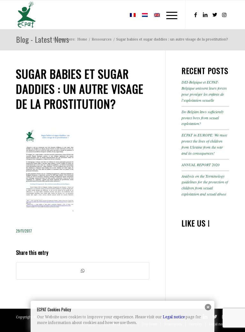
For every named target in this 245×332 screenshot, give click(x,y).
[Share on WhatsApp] (82, 270)
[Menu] (168, 14)
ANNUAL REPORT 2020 (200, 164)
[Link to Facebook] (195, 14)
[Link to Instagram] (224, 14)
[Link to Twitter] (214, 14)
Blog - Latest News (42, 39)
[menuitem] (117, 14)
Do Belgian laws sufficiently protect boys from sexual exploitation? (203, 117)
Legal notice (174, 317)
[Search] (117, 14)
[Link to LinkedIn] (205, 14)
